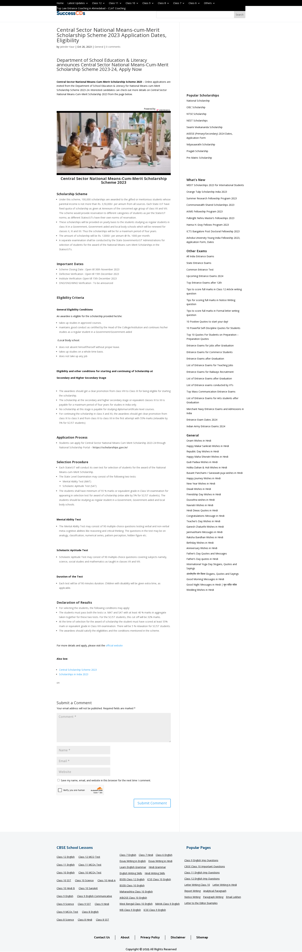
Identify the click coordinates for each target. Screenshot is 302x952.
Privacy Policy (150, 937)
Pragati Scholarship (197, 151)
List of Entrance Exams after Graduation (209, 378)
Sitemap (202, 937)
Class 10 (130, 3)
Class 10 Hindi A (107, 880)
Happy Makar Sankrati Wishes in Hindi (207, 446)
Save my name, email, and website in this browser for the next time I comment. (106, 780)
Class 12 (97, 3)
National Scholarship (198, 100)
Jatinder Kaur (67, 46)
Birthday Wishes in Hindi (200, 542)
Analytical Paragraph (214, 891)
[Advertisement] (215, 60)
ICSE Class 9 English (154, 910)
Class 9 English (65, 896)
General (99, 46)
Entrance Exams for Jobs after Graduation (210, 345)
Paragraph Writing (213, 897)
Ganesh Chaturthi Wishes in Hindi (205, 526)
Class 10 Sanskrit (88, 888)
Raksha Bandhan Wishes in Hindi (204, 537)
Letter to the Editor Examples (201, 903)
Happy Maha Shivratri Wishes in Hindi (207, 456)
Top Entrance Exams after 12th (204, 282)
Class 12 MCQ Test (89, 857)
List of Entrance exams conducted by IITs (209, 385)
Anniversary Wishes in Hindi (201, 548)
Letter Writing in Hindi (225, 885)
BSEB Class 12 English (132, 879)
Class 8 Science (65, 920)
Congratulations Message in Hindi (205, 515)
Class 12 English (66, 857)
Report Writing (192, 891)
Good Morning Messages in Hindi (205, 579)
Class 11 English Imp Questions (202, 872)
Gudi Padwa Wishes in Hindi (202, 462)
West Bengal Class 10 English (136, 904)
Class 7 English (128, 855)
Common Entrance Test (200, 269)
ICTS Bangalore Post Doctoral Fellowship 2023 (213, 231)
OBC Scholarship (195, 107)
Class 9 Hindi (102, 904)
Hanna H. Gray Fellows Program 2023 (207, 224)
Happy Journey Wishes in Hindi (203, 478)
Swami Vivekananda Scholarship (204, 127)
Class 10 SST (64, 880)
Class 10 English (66, 873)
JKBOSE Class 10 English (133, 898)
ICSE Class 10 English (159, 879)
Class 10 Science (84, 880)
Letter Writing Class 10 (197, 885)
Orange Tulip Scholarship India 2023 (206, 191)
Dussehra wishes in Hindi (200, 499)
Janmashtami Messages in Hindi (204, 532)
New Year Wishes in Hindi (200, 483)
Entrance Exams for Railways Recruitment (210, 371)
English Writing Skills (131, 873)
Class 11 (113, 3)
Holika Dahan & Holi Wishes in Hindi (206, 467)
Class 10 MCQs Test (89, 873)
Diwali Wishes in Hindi (198, 489)
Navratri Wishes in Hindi (199, 505)
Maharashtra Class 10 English (136, 891)
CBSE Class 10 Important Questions (204, 866)
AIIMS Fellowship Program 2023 (204, 211)
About (125, 937)
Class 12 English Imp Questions (202, 878)
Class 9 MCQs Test (67, 912)
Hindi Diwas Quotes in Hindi (202, 510)
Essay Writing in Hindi (160, 861)
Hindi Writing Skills (155, 873)
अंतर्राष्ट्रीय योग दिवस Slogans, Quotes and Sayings (212, 573)
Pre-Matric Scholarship (199, 157)
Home (60, 3)
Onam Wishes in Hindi (198, 440)
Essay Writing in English (133, 861)
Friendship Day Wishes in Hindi (203, 494)
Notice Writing (192, 897)
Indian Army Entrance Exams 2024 (205, 426)
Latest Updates (76, 3)
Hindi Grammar (157, 867)
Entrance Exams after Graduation (205, 358)
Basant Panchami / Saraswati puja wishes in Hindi (214, 473)
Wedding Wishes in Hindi (200, 589)
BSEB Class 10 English (132, 885)
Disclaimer (178, 937)
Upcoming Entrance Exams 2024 (204, 276)
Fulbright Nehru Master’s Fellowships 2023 (210, 218)
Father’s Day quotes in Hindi (202, 559)
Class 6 (193, 3)
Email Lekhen (233, 897)
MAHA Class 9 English (167, 904)
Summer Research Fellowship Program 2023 (211, 198)
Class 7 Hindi (146, 855)
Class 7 (177, 3)
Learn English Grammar (133, 867)
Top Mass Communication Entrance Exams (210, 391)
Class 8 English (90, 912)
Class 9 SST (84, 904)
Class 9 (146, 3)
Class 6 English (164, 855)
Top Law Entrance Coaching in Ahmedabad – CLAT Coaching (91, 8)
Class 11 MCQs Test (89, 865)
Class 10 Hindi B (66, 888)
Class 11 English (66, 865)
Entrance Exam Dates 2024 (201, 419)
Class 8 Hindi (85, 920)
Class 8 (162, 3)
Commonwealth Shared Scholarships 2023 (210, 204)
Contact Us (102, 937)
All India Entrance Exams (200, 256)
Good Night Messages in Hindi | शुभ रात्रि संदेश (211, 584)
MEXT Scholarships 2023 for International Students (215, 185)
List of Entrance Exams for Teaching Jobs (209, 365)
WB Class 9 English (130, 910)
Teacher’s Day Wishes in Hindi (203, 521)
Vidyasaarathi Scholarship (200, 144)
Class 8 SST (102, 920)
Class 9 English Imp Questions (201, 860)
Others (208, 3)
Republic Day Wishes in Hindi (202, 451)
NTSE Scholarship (196, 114)
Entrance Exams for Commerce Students (209, 352)
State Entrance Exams (198, 263)
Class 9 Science (65, 904)
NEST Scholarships (197, 120)
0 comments (113, 46)
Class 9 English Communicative (94, 896)
